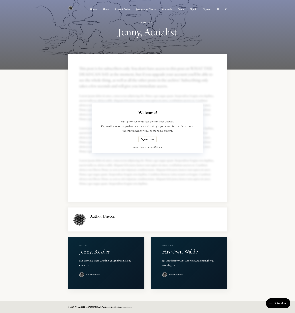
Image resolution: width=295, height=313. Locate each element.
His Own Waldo (180, 251)
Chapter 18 (167, 245)
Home (93, 9)
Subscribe (280, 303)
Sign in (193, 9)
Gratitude (167, 9)
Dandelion (127, 307)
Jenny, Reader (94, 251)
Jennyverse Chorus (146, 9)
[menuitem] (93, 9)
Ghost (116, 307)
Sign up (207, 9)
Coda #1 (83, 245)
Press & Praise (122, 9)
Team (181, 9)
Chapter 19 (146, 22)
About (106, 9)
